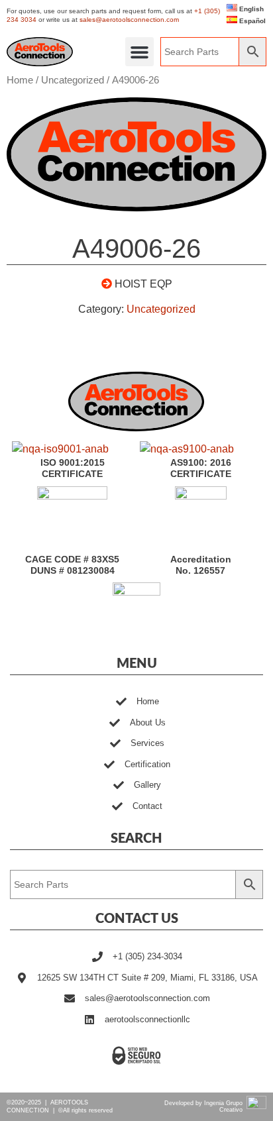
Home (20, 80)
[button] (139, 51)
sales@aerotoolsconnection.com (129, 19)
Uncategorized (72, 80)
